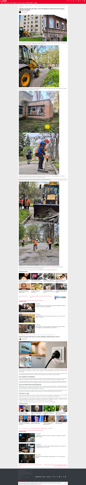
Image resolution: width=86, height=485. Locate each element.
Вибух (38, 296)
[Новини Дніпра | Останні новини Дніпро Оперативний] (4, 1)
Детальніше (38, 483)
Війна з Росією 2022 (29, 5)
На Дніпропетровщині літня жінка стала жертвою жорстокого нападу (30, 465)
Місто (2, 2)
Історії (11, 2)
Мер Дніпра (34, 296)
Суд (31, 428)
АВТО (20, 2)
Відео (8, 2)
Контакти (49, 476)
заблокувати (45, 269)
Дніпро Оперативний (27, 43)
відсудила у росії (40, 401)
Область (23, 2)
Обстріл (47, 296)
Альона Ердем (24, 12)
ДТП (17, 2)
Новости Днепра (22, 334)
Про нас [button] (43, 476)
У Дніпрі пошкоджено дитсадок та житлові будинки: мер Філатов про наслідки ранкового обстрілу (55, 465)
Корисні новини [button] (29, 2)
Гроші (29, 428)
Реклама (35, 2)
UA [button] (67, 0)
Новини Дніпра (21, 5)
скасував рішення (46, 373)
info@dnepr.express (22, 481)
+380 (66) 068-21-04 (21, 480)
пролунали (50, 266)
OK (65, 483)
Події (5, 2)
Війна (15, 2)
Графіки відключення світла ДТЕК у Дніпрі (40, 428)
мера (44, 43)
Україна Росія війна (42, 296)
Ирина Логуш (24, 339)
